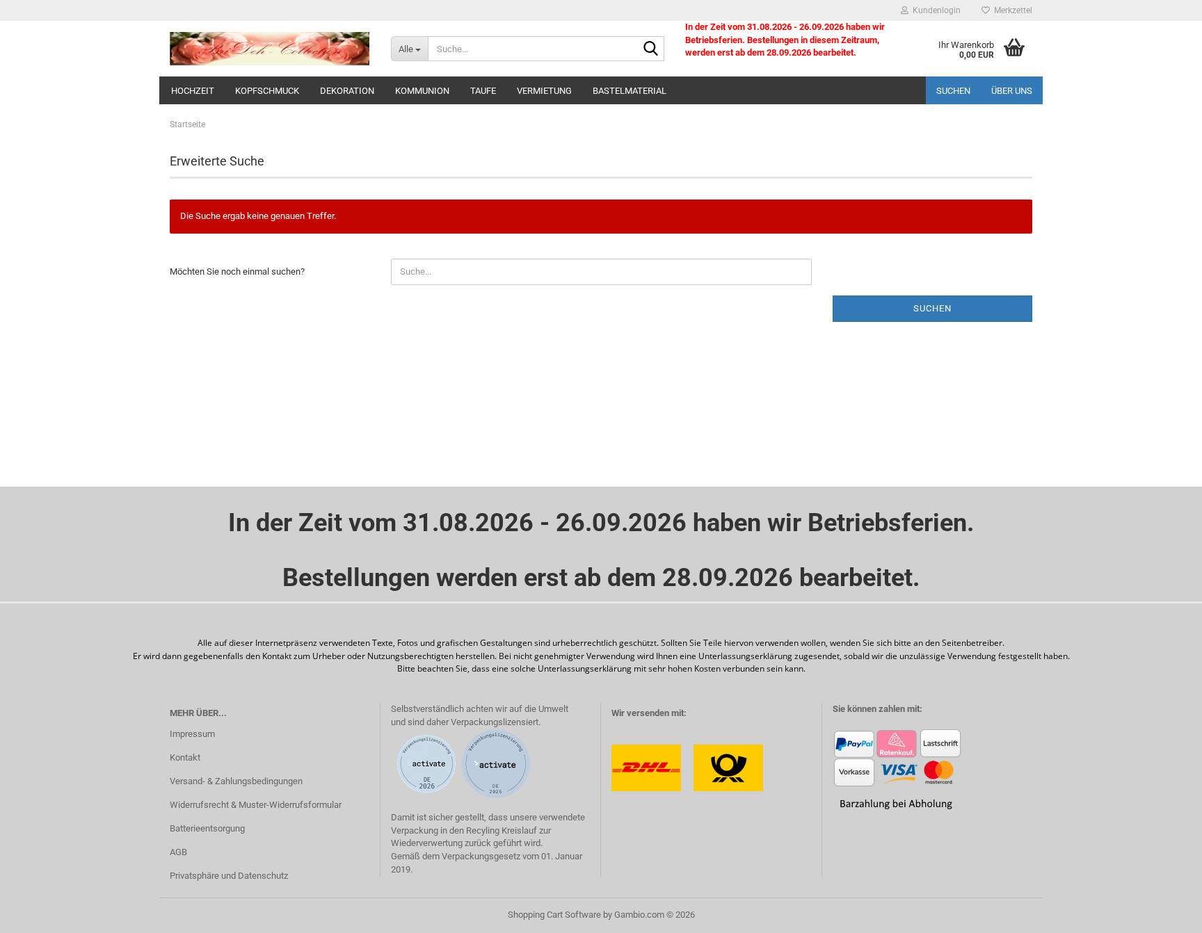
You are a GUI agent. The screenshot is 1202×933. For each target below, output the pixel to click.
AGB (178, 852)
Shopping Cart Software (554, 914)
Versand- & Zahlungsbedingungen (236, 781)
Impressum (192, 734)
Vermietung (544, 91)
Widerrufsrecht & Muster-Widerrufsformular (256, 805)
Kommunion (422, 91)
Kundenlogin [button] (934, 10)
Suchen (953, 91)
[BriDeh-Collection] (270, 48)
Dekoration (347, 91)
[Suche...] (651, 49)
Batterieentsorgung (207, 828)
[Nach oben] (1164, 912)
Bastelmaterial (629, 91)
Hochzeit (192, 91)
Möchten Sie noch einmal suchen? (237, 271)
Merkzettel (1011, 10)
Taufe (483, 91)
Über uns (1011, 91)
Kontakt (185, 757)
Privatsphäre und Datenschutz (229, 875)
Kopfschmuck (267, 91)
